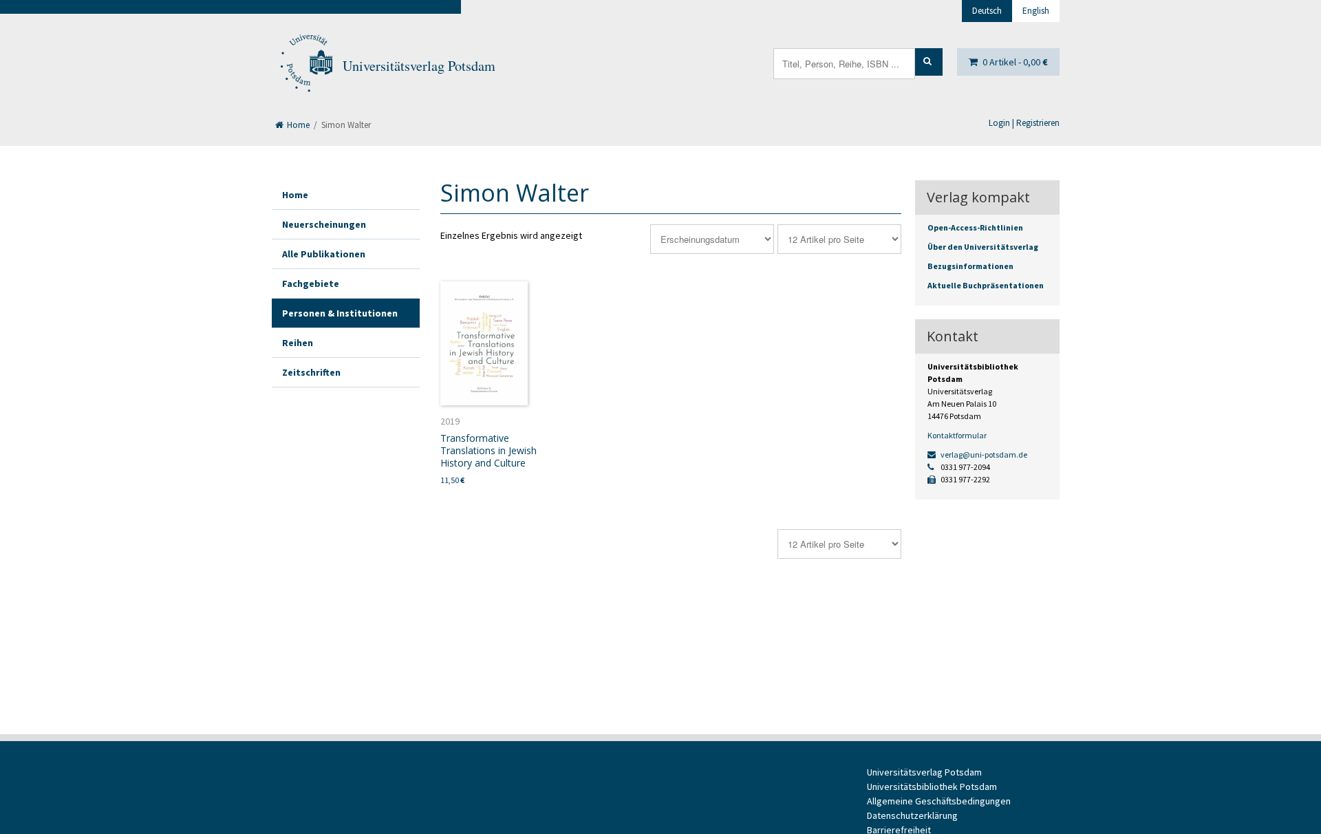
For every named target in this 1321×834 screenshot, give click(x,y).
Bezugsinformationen (970, 266)
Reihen (297, 342)
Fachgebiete (310, 283)
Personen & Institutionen (340, 313)
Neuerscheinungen (324, 224)
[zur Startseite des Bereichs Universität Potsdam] (305, 66)
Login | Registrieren (1024, 123)
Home (297, 125)
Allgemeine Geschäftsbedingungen (939, 801)
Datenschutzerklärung (912, 815)
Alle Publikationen (323, 254)
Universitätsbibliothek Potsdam (932, 786)
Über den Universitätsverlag (982, 247)
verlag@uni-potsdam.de (983, 454)
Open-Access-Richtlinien (975, 227)
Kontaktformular (957, 435)
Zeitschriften (311, 372)
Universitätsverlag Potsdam (419, 65)
